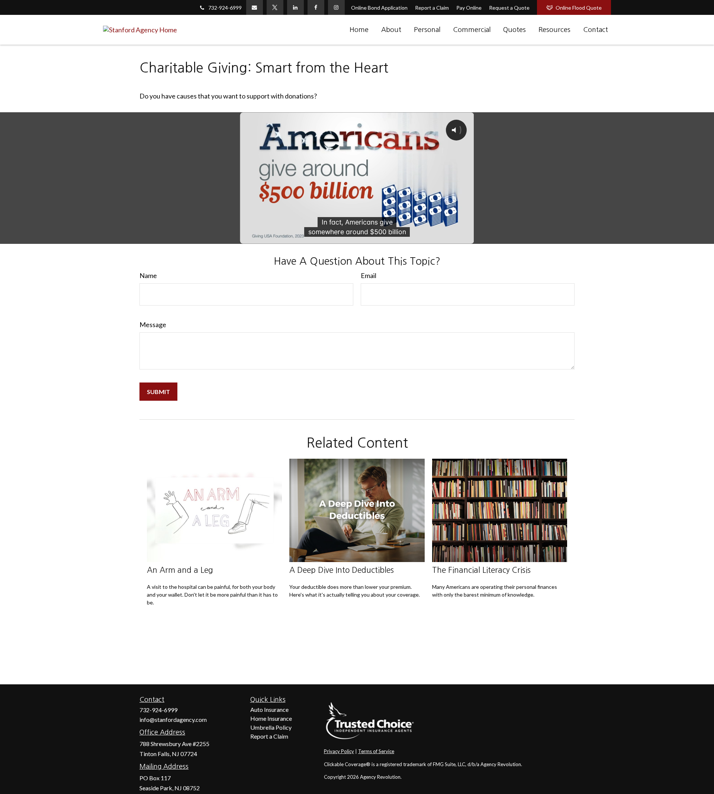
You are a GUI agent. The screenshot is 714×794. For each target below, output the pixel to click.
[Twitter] (275, 7)
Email (368, 275)
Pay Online (469, 7)
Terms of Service (376, 751)
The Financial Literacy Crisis (481, 570)
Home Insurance (271, 718)
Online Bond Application (379, 7)
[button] (359, 29)
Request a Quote (509, 7)
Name (148, 275)
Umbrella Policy (271, 727)
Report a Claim (432, 7)
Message (152, 324)
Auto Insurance (269, 709)
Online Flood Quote (579, 7)
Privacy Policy (339, 751)
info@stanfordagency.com (173, 719)
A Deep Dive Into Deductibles (341, 570)
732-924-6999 (225, 7)
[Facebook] (316, 7)
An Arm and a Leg (180, 570)
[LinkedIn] (295, 7)
